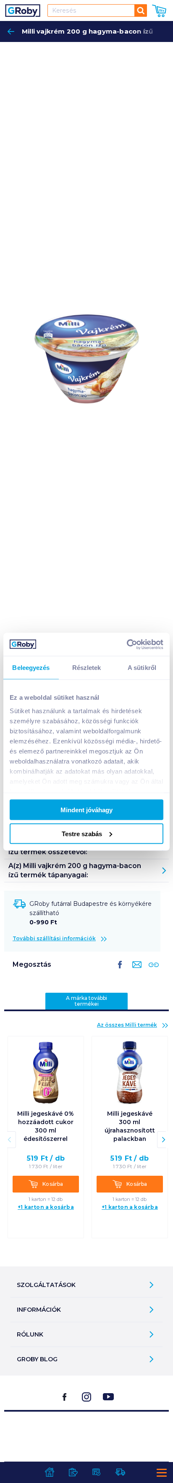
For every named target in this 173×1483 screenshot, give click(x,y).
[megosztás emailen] (135, 971)
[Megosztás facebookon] (120, 971)
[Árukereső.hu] (86, 1433)
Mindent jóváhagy (86, 809)
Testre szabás (82, 833)
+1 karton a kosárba (46, 1207)
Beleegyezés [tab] (31, 667)
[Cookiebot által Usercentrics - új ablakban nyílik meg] (126, 644)
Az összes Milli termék (127, 1025)
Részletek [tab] (86, 667)
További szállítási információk (54, 938)
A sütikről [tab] (142, 667)
